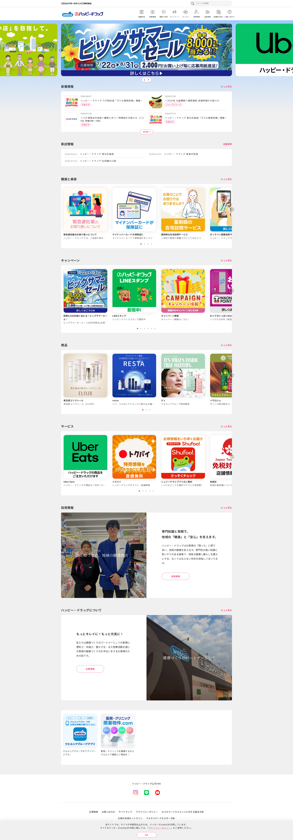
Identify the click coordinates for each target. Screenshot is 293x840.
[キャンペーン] (174, 11)
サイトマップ (125, 811)
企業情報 (90, 668)
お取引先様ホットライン (130, 818)
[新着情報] (152, 11)
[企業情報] (207, 11)
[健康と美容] (163, 11)
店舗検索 (227, 144)
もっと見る (226, 86)
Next (232, 50)
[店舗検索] (141, 11)
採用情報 (175, 576)
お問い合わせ (108, 811)
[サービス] (185, 11)
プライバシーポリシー (159, 827)
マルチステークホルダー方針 (160, 818)
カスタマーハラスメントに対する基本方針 (183, 811)
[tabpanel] (85, 214)
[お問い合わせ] (229, 11)
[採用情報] (196, 11)
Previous (61, 50)
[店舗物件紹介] (218, 11)
